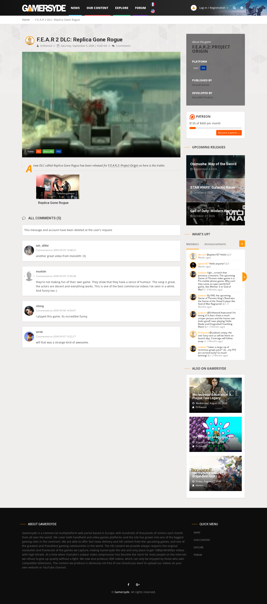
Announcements (215, 244)
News (75, 8)
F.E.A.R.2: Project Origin (123, 165)
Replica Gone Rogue (53, 203)
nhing (40, 306)
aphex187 (203, 263)
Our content (97, 8)
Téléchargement (65, 193)
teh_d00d (42, 245)
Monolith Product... (203, 97)
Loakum (202, 272)
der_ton (202, 254)
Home (26, 20)
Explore (121, 8)
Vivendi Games (200, 85)
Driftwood (46, 45)
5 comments (123, 45)
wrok (39, 331)
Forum (140, 8)
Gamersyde (122, 592)
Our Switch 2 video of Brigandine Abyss (207, 474)
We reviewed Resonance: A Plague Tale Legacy (211, 396)
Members (192, 244)
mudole (41, 271)
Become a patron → (229, 132)
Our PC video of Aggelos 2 (211, 437)
